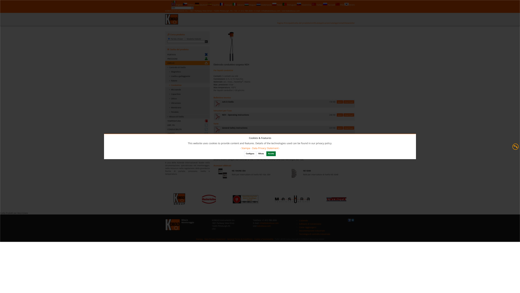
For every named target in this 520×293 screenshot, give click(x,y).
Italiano (241, 5)
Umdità (171, 133)
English (179, 5)
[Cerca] (206, 41)
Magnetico (176, 71)
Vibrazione (176, 103)
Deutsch (203, 5)
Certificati (314, 23)
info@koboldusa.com (270, 10)
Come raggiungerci (307, 227)
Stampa (199, 239)
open (340, 102)
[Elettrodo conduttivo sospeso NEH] (233, 46)
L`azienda (303, 220)
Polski (279, 5)
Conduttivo (176, 85)
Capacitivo (176, 94)
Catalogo (334, 23)
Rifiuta (261, 154)
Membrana (176, 107)
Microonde (176, 89)
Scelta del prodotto (301, 23)
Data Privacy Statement (214, 239)
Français (228, 5)
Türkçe (319, 5)
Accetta (271, 154)
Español (216, 5)
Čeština (191, 5)
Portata (171, 54)
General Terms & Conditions (240, 239)
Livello (170, 63)
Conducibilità (174, 129)
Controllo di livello (177, 67)
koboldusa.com (293, 10)
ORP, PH (171, 125)
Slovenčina (306, 5)
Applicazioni (324, 23)
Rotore (174, 80)
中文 (342, 5)
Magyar (252, 5)
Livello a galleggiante (180, 76)
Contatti (341, 23)
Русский (331, 5)
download (348, 102)
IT (172, 1)
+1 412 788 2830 (245, 10)
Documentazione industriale (312, 230)
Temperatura (174, 121)
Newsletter (350, 23)
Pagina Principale (285, 23)
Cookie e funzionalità (263, 239)
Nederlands (266, 5)
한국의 (352, 5)
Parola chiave (177, 39)
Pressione (172, 59)
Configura (250, 154)
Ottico (174, 98)
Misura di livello (176, 116)
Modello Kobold (194, 39)
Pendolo (174, 112)
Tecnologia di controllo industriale (314, 234)
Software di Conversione (310, 224)
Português (292, 5)
